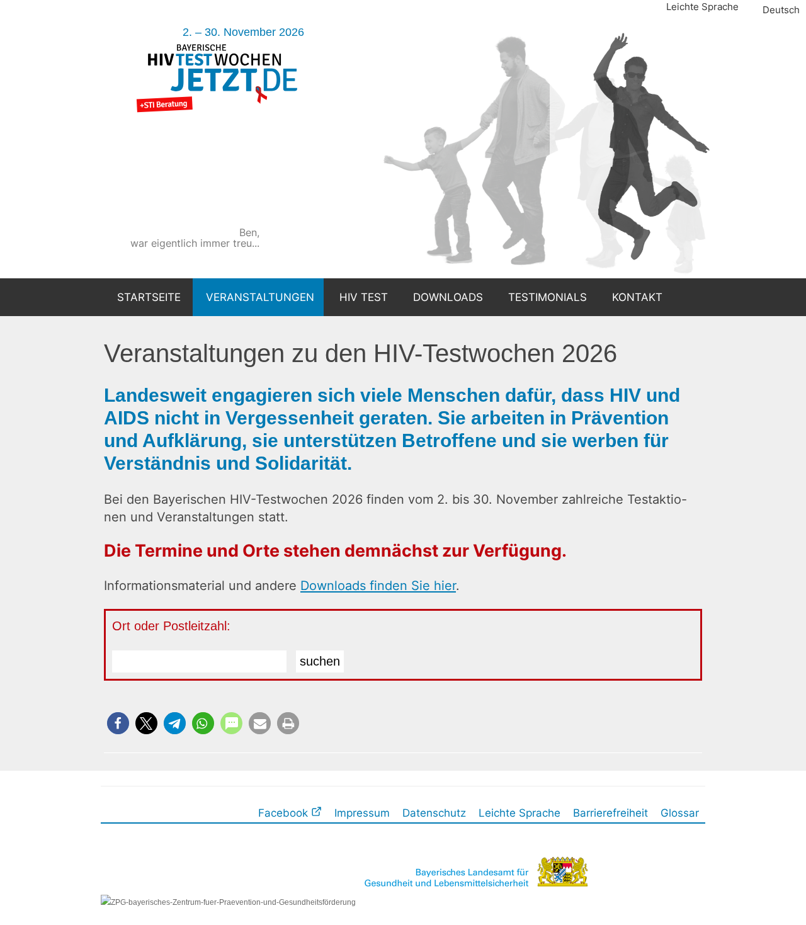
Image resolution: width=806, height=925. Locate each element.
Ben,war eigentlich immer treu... (322, 238)
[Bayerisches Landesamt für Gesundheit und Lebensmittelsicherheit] (475, 902)
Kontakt (637, 297)
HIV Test (363, 297)
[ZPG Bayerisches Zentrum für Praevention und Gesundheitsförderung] (228, 902)
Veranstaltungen (260, 297)
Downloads (448, 297)
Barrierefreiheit (610, 812)
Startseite (149, 297)
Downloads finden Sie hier (378, 585)
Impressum (362, 812)
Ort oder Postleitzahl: (171, 626)
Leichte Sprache (702, 7)
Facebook (284, 812)
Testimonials (547, 297)
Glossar (680, 812)
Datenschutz (434, 812)
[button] (118, 723)
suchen (320, 661)
